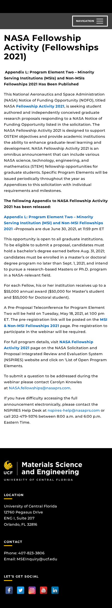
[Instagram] (32, 590)
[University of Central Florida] (39, 6)
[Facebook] (9, 590)
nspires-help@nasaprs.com (74, 410)
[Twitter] (20, 590)
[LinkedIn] (55, 590)
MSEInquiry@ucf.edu (37, 559)
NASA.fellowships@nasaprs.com (39, 388)
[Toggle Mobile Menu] (107, 6)
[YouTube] (43, 590)
